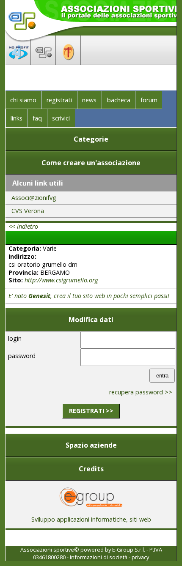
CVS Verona (27, 211)
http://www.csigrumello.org (61, 280)
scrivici (61, 118)
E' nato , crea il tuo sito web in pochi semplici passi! (88, 296)
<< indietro (23, 226)
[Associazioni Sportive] (43, 62)
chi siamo (23, 100)
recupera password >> (140, 392)
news (89, 100)
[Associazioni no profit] (18, 62)
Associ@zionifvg (33, 198)
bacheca (118, 100)
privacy (140, 557)
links (16, 118)
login (15, 338)
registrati (59, 100)
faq (37, 118)
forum (149, 100)
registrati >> (91, 411)
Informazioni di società (98, 557)
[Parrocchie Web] (68, 62)
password (22, 356)
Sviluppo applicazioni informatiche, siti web (91, 519)
